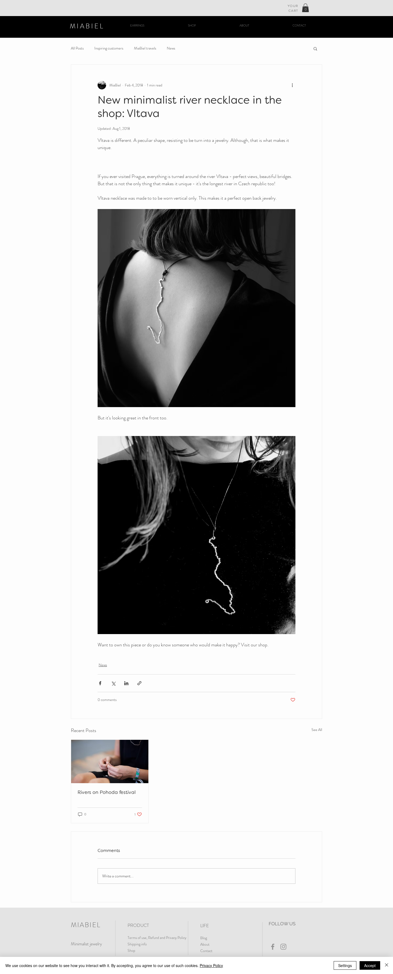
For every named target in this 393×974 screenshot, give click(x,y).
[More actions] (292, 85)
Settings (345, 965)
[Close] (386, 965)
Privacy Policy (211, 965)
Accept (370, 965)
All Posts (77, 48)
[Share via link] (139, 683)
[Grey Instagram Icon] (283, 947)
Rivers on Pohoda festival (107, 792)
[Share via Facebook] (100, 683)
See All (316, 729)
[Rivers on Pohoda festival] (109, 761)
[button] (305, 7)
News (171, 48)
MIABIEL (87, 26)
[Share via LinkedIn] (126, 683)
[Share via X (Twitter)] (113, 683)
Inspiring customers (108, 48)
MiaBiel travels (145, 48)
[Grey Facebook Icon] (273, 947)
